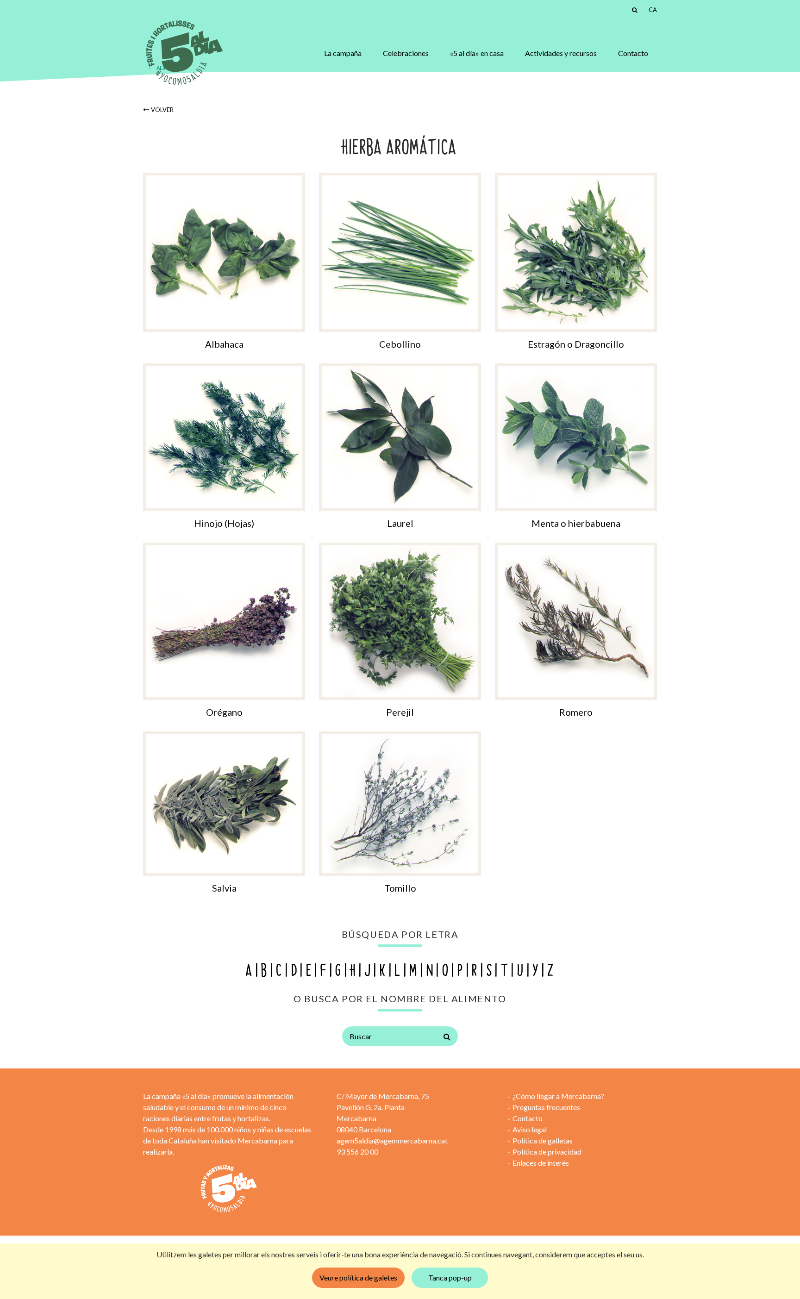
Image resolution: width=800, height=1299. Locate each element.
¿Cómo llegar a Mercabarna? (558, 1096)
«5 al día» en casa (477, 53)
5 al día (183, 53)
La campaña (343, 53)
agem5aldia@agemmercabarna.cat (392, 1140)
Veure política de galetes (358, 1277)
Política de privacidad (546, 1151)
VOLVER (162, 109)
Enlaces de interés (540, 1162)
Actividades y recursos (561, 53)
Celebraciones (406, 53)
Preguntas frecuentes (546, 1107)
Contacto (633, 53)
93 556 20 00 (357, 1151)
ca (653, 9)
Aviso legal (529, 1129)
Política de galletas (542, 1140)
